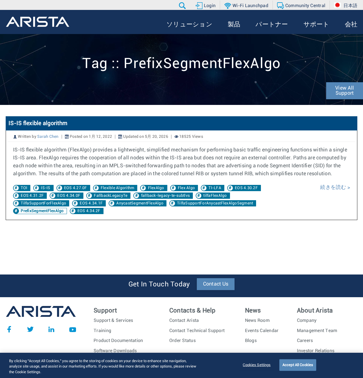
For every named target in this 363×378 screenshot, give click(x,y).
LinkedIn (51, 329)
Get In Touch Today (159, 284)
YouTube (72, 329)
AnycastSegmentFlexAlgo (139, 203)
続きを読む (333, 187)
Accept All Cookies (297, 365)
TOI (24, 188)
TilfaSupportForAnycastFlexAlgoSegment (215, 203)
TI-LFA (214, 188)
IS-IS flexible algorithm (38, 123)
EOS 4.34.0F (68, 196)
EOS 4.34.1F (91, 203)
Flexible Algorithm (117, 188)
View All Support (344, 91)
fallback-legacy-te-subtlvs (165, 196)
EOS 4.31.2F (32, 196)
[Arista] (37, 21)
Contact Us (216, 284)
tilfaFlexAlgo (215, 196)
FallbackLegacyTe (110, 196)
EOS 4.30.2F (246, 188)
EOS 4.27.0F (75, 188)
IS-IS (45, 188)
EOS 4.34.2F (88, 211)
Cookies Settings (257, 365)
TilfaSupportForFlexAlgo (43, 203)
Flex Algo (186, 188)
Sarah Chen (48, 137)
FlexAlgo (156, 188)
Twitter (30, 329)
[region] (181, 365)
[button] (183, 5)
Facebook (9, 329)
